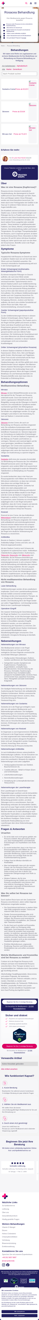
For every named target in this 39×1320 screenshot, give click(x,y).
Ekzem (4, 1230)
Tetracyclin (5, 555)
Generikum (17, 69)
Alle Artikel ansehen (9, 1069)
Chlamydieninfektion (9, 1237)
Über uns (5, 1212)
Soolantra (4, 459)
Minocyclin (26, 555)
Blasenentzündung (9, 1243)
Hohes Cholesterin (9, 1234)
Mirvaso (4, 393)
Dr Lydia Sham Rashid (19, 158)
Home (3, 46)
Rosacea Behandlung (13, 46)
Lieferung (5, 1209)
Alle (3, 69)
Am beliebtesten (8, 66)
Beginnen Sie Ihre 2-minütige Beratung (19, 1002)
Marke (9, 69)
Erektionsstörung (8, 1246)
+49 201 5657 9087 (9, 1257)
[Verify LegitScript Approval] (19, 1035)
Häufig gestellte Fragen (10, 1219)
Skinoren (4, 423)
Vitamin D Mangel (8, 1227)
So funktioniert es (8, 1205)
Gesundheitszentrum (9, 1216)
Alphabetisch (22, 66)
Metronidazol (6, 518)
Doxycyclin (14, 555)
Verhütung (6, 1240)
